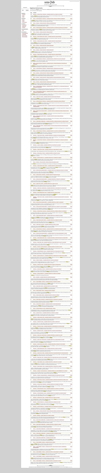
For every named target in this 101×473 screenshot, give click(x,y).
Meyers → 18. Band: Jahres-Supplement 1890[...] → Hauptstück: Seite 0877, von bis (50, 233)
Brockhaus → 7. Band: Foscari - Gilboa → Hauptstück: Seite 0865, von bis (49, 135)
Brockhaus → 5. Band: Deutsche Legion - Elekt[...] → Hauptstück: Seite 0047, (47, 165)
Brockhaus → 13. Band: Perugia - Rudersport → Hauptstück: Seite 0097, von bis (47, 14)
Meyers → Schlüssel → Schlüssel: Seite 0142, (44, 23)
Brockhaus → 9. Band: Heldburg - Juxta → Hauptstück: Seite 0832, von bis (47, 366)
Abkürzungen (24, 26)
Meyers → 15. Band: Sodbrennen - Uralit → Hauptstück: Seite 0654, (44, 308)
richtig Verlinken (24, 22)
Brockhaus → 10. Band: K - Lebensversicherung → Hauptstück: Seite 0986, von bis (48, 375)
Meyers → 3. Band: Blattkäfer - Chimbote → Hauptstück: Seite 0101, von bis (46, 281)
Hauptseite (23, 14)
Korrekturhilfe (24, 34)
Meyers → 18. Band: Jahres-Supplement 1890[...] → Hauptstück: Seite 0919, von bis (48, 202)
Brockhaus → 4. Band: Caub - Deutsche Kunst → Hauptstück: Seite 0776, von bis (48, 339)
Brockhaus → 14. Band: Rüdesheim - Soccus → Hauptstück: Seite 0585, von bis (48, 388)
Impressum (71, 1)
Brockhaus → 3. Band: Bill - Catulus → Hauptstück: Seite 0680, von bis (48, 326)
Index (23, 30)
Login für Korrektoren (76, 1)
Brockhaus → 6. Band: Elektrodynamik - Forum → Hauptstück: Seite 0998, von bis (50, 237)
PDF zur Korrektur (24, 36)
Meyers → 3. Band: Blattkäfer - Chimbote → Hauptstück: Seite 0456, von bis (48, 451)
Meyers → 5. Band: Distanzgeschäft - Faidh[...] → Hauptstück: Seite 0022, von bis (48, 215)
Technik (23, 19)
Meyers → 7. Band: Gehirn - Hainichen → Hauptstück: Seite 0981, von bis (46, 224)
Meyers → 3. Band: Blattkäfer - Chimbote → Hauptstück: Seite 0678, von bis (47, 460)
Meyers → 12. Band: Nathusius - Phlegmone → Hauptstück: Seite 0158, (49, 101)
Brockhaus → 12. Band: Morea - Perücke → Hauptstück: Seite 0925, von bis (46, 153)
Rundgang (23, 27)
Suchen (23, 15)
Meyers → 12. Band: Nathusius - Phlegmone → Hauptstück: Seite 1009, (49, 18)
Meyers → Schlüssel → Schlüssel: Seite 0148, (43, 45)
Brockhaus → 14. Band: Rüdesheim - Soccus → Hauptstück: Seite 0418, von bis (48, 251)
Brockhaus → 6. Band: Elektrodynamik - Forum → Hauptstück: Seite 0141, (46, 192)
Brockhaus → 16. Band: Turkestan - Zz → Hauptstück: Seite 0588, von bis (50, 255)
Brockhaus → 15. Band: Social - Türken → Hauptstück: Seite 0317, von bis (46, 397)
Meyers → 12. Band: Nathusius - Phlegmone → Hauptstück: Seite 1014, (48, 68)
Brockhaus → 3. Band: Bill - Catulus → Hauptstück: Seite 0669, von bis (47, 264)
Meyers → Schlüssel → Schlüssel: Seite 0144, (49, 77)
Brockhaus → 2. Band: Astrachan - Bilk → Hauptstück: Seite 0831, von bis (46, 317)
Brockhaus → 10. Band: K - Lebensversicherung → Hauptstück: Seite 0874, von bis (50, 370)
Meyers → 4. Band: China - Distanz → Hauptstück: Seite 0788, (46, 96)
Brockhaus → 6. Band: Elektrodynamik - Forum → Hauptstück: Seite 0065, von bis (47, 348)
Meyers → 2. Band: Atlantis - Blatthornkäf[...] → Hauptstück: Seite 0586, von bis (47, 433)
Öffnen (71, 14)
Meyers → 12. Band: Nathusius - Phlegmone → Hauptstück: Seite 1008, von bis (50, 27)
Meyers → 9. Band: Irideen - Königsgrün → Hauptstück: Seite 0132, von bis (47, 299)
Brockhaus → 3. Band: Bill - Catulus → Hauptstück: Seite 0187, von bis (46, 321)
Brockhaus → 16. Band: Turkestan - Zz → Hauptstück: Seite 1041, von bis (48, 406)
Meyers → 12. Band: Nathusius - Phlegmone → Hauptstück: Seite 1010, (49, 58)
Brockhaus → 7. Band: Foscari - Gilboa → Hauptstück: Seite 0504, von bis (47, 149)
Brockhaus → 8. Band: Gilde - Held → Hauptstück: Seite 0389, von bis (49, 242)
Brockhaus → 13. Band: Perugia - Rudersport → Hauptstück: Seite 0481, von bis (48, 384)
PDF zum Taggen (24, 35)
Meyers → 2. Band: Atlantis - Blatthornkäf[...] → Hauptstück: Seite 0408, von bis (47, 424)
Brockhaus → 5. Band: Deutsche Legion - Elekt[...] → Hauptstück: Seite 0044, (47, 54)
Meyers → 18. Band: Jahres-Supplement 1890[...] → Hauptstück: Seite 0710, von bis (50, 170)
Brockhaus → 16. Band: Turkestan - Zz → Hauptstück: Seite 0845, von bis (46, 273)
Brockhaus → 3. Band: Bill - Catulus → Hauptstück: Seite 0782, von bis (47, 330)
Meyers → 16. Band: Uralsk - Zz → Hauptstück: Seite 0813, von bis (45, 312)
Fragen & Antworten (25, 33)
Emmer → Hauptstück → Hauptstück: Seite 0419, (44, 277)
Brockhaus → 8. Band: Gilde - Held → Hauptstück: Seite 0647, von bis (50, 357)
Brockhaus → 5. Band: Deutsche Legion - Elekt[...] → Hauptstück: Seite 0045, (47, 36)
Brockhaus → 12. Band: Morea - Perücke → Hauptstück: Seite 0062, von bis (50, 379)
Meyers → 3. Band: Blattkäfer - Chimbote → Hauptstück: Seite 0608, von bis (46, 456)
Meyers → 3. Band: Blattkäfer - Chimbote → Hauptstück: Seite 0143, (44, 442)
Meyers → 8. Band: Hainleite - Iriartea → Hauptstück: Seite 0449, (44, 290)
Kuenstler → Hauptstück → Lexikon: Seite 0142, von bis (43, 415)
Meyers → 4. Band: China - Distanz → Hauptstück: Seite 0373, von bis (45, 183)
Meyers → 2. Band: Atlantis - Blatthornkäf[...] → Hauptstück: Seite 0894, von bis (50, 121)
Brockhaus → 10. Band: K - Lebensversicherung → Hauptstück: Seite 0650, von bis (47, 246)
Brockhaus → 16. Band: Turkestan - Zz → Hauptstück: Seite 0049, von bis (47, 157)
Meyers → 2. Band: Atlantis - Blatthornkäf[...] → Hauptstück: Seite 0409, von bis (46, 428)
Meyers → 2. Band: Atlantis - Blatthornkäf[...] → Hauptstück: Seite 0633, (44, 437)
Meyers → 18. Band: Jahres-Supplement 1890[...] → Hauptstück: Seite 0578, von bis (50, 206)
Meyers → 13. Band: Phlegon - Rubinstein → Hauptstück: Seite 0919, (46, 174)
